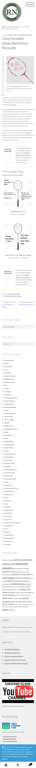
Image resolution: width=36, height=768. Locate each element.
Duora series (12, 105)
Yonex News (7, 544)
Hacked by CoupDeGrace (12, 649)
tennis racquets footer (18, 601)
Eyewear (6, 410)
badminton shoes (8, 571)
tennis (21, 598)
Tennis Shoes (8, 513)
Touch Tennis (8, 519)
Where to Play (8, 541)
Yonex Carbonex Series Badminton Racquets (26, 303)
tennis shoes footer (9, 606)
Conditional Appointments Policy (15, 660)
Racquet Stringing (9, 463)
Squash (6, 482)
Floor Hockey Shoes (9, 413)
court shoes (8, 577)
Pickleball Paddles (9, 444)
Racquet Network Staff (24, 35)
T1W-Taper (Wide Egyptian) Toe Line (16, 663)
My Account (6, 765)
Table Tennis (8, 501)
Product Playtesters (10, 454)
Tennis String (8, 516)
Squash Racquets (9, 491)
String (6, 497)
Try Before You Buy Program (12, 522)
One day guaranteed (9, 739)
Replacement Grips (9, 472)
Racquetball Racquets (10, 469)
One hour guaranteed (10, 736)
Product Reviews (9, 457)
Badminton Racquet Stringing (20, 568)
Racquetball (7, 466)
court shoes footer (21, 578)
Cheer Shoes (7, 391)
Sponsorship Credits (10, 479)
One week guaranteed (10, 741)
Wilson (27, 606)
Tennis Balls (7, 507)
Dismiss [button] (4, 759)
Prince (11, 586)
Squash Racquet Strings (11, 488)
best (32, 574)
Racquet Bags (8, 460)
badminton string (7, 574)
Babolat (11, 560)
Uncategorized (8, 526)
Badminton (7, 373)
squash (28, 589)
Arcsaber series (16, 86)
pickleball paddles (17, 581)
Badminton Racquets (14, 27)
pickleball (9, 581)
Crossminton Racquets (10, 398)
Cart (27, 763)
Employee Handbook (10, 407)
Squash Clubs (8, 485)
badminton (18, 560)
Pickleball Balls (8, 441)
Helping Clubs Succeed (10, 429)
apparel (4, 560)
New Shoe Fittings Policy (12, 653)
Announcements (9, 360)
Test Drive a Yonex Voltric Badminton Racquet (9, 304)
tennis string (18, 606)
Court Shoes (7, 394)
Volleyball (7, 532)
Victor (6, 529)
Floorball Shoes (8, 416)
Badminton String (9, 382)
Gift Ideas (7, 423)
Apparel (6, 363)
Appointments (8, 366)
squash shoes (7, 598)
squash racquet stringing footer (22, 595)
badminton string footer (21, 574)
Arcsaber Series (16, 171)
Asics (5, 369)
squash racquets (8, 592)
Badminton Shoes (9, 379)
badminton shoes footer (22, 572)
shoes (22, 589)
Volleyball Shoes (9, 535)
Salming (18, 589)
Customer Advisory (9, 401)
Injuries (6, 432)
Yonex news (11, 610)
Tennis (6, 504)
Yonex (19, 296)
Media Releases (8, 435)
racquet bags (16, 586)
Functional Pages (9, 419)
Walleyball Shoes (9, 538)
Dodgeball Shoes (9, 404)
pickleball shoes (18, 583)
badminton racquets (11, 296)
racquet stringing (24, 586)
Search (18, 765)
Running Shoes (8, 476)
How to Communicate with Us (14, 656)
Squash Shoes (8, 494)
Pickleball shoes (8, 447)
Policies (6, 451)
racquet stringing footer (9, 589)
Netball (6, 438)
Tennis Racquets (9, 510)
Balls (5, 385)
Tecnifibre (15, 598)
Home (5, 27)
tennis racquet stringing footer (22, 604)
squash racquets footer (21, 592)
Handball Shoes (8, 426)
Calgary (6, 388)
